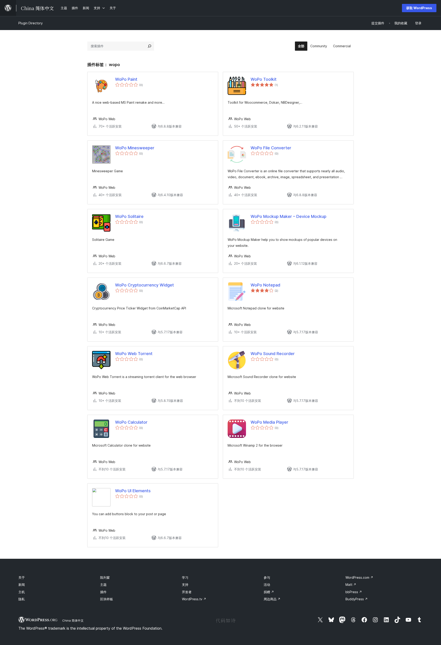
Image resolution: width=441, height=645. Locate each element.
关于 (21, 577)
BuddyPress (356, 599)
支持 (185, 585)
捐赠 (269, 592)
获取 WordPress (419, 8)
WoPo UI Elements (133, 490)
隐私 (21, 599)
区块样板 (106, 599)
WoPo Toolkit (264, 79)
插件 (103, 592)
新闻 (21, 585)
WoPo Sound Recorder (273, 353)
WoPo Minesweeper (134, 147)
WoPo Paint (126, 79)
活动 (267, 585)
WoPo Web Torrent (134, 353)
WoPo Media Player (269, 422)
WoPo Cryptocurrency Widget (144, 285)
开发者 (187, 592)
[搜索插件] (149, 46)
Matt (350, 585)
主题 (103, 585)
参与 (267, 577)
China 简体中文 (73, 620)
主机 (21, 592)
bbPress (353, 592)
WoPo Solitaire (129, 216)
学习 (185, 577)
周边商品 (272, 599)
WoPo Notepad (265, 285)
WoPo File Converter (271, 147)
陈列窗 (105, 577)
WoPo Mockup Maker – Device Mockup (288, 216)
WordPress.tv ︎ (194, 599)
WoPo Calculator (131, 422)
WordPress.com (359, 577)
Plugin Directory (30, 23)
